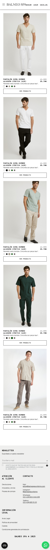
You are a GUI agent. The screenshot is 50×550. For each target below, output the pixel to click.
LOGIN (35, 5)
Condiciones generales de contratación (15, 530)
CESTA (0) (44, 5)
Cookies (4, 526)
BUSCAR (28, 5)
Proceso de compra (8, 491)
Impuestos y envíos (8, 488)
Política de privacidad (9, 523)
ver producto (25, 91)
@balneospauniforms (30, 492)
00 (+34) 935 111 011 (30, 502)
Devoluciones (6, 485)
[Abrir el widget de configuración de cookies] (4, 545)
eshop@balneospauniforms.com (34, 486)
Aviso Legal (6, 519)
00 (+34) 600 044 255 (31, 497)
